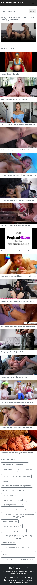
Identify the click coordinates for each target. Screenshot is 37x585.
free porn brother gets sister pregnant (16, 486)
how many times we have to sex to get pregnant (18, 470)
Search (32, 11)
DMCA (6, 577)
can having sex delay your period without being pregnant (18, 515)
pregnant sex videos (21, 582)
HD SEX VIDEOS (18, 568)
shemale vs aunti (8, 543)
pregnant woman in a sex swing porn (16, 476)
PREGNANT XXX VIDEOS (12, 2)
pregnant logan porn (10, 495)
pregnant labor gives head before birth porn (18, 548)
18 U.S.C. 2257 (15, 577)
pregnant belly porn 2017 (11, 526)
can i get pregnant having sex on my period (18, 536)
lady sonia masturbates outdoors (14, 464)
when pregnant (8, 481)
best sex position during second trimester (18, 559)
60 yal (4, 490)
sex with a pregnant (9, 521)
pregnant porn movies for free (13, 500)
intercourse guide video (18, 490)
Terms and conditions (12, 580)
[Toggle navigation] (33, 3)
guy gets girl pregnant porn (12, 505)
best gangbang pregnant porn (13, 531)
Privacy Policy (27, 577)
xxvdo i (5, 554)
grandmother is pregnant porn (14, 509)
